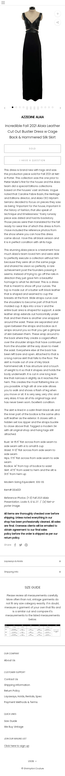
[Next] (60, 108)
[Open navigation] (3, 2)
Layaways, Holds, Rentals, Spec (23, 696)
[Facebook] (15, 545)
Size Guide (10, 721)
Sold (32, 148)
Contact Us (11, 679)
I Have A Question (32, 160)
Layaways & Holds (13, 561)
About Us (9, 660)
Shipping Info (11, 571)
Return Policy (12, 690)
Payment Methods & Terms (21, 702)
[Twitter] (20, 545)
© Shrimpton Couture (32, 768)
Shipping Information (17, 685)
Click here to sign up (16, 746)
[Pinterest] (26, 545)
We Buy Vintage (13, 726)
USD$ (31, 761)
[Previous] (4, 108)
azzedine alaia (32, 117)
